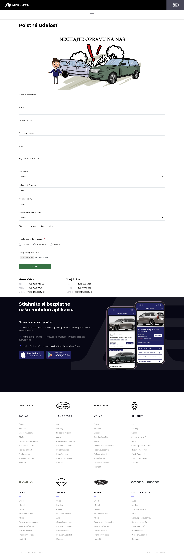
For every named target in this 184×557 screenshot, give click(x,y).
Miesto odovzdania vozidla (31, 239)
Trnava (57, 245)
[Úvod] (26, 405)
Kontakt (22, 462)
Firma (21, 107)
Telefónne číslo (26, 120)
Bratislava (41, 245)
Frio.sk (40, 553)
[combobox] (92, 177)
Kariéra (148, 553)
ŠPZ (21, 146)
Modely (22, 428)
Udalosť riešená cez (28, 185)
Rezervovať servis (26, 445)
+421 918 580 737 (35, 287)
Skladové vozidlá (26, 433)
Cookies (162, 553)
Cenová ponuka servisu (28, 441)
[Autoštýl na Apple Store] (31, 355)
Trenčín (26, 245)
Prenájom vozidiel (26, 458)
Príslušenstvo (24, 454)
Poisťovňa (23, 171)
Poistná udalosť (25, 449)
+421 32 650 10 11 (36, 283)
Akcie (21, 437)
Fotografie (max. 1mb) (29, 252)
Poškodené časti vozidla (30, 212)
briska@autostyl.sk (84, 291)
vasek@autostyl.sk (36, 291)
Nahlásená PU (25, 199)
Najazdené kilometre (29, 158)
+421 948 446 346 (83, 287)
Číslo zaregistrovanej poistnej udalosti (36, 226)
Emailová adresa (26, 133)
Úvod (21, 424)
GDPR (155, 553)
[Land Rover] (175, 5)
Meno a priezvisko (27, 95)
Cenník (97, 433)
